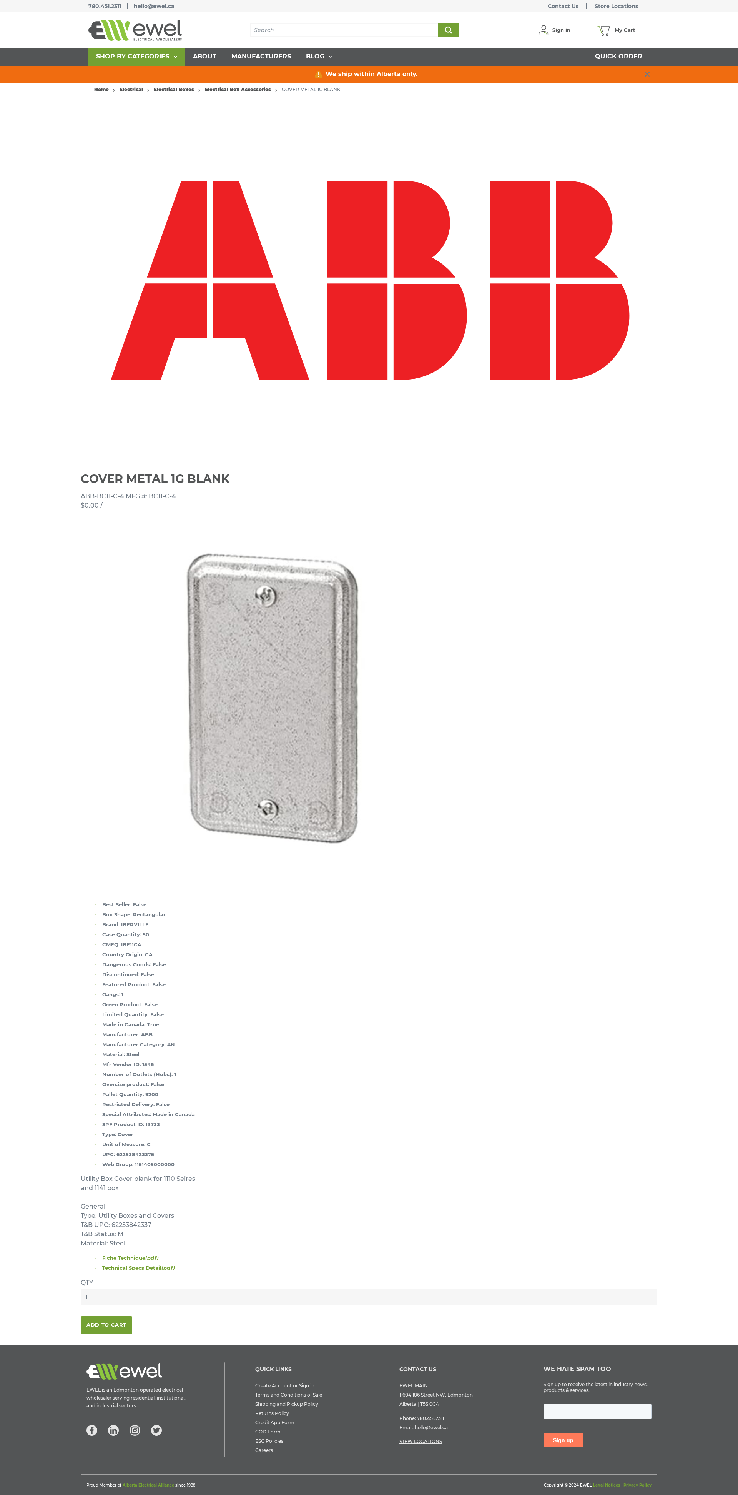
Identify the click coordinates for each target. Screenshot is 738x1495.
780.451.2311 (104, 6)
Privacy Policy (637, 1485)
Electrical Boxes (174, 89)
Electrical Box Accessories (238, 89)
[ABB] (369, 280)
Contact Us (563, 6)
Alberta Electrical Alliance (148, 1485)
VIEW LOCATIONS (420, 1441)
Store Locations (616, 6)
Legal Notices (606, 1485)
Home (101, 89)
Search (448, 30)
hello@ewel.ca (154, 6)
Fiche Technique (130, 1258)
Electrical (131, 89)
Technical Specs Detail (138, 1268)
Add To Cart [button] (106, 1325)
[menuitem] (136, 57)
